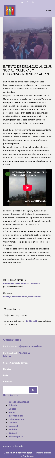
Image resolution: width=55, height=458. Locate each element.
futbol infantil (34, 296)
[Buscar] (33, 390)
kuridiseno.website (21, 452)
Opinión (13, 433)
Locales (13, 422)
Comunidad (8, 283)
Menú (48, 10)
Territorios (35, 283)
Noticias (25, 283)
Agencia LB (24, 353)
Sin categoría (16, 436)
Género (12, 408)
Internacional (16, 415)
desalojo (7, 296)
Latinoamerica (16, 419)
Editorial (13, 405)
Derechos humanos (19, 401)
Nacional (13, 426)
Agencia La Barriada (13, 446)
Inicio (17, 283)
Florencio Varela (19, 296)
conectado (31, 321)
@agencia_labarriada (30, 346)
